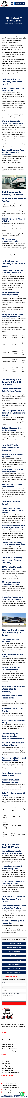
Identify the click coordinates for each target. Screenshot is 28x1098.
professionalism (9, 477)
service (11, 766)
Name (3, 982)
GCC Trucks (6, 59)
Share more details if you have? (11, 993)
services (17, 300)
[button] (12, 3)
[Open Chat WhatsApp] (22, 1094)
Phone (3, 988)
